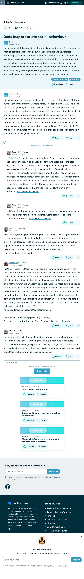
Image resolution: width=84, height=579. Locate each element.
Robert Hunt (16, 152)
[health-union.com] (18, 503)
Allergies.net (51, 516)
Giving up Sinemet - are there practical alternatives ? (41, 414)
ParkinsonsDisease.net (52, 321)
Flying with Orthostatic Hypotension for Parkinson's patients (40, 440)
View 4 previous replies (41, 145)
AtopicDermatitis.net (55, 527)
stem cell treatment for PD (35, 389)
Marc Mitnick (14, 228)
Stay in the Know (42, 549)
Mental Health (74, 79)
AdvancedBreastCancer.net (58, 508)
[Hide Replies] (4, 142)
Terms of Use (62, 566)
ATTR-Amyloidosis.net (56, 531)
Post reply (42, 371)
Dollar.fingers (13, 42)
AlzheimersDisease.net (56, 519)
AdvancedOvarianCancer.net (59, 512)
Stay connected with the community (25, 465)
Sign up (76, 560)
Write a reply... (12, 362)
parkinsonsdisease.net (41, 352)
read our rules (39, 366)
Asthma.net (50, 523)
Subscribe (76, 3)
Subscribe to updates (27, 28)
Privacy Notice (49, 566)
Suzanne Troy (14, 263)
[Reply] (72, 196)
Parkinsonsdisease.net (28, 191)
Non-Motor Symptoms (59, 79)
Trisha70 (12, 94)
